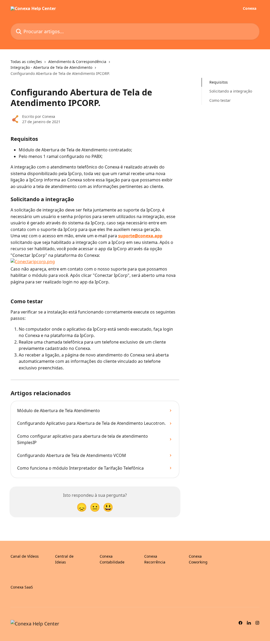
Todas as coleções (26, 61)
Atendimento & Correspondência (77, 61)
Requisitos (218, 82)
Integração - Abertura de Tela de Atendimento (51, 67)
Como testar (220, 100)
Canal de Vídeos (25, 556)
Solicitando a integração (230, 91)
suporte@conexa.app (140, 236)
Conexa (249, 8)
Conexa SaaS (22, 587)
